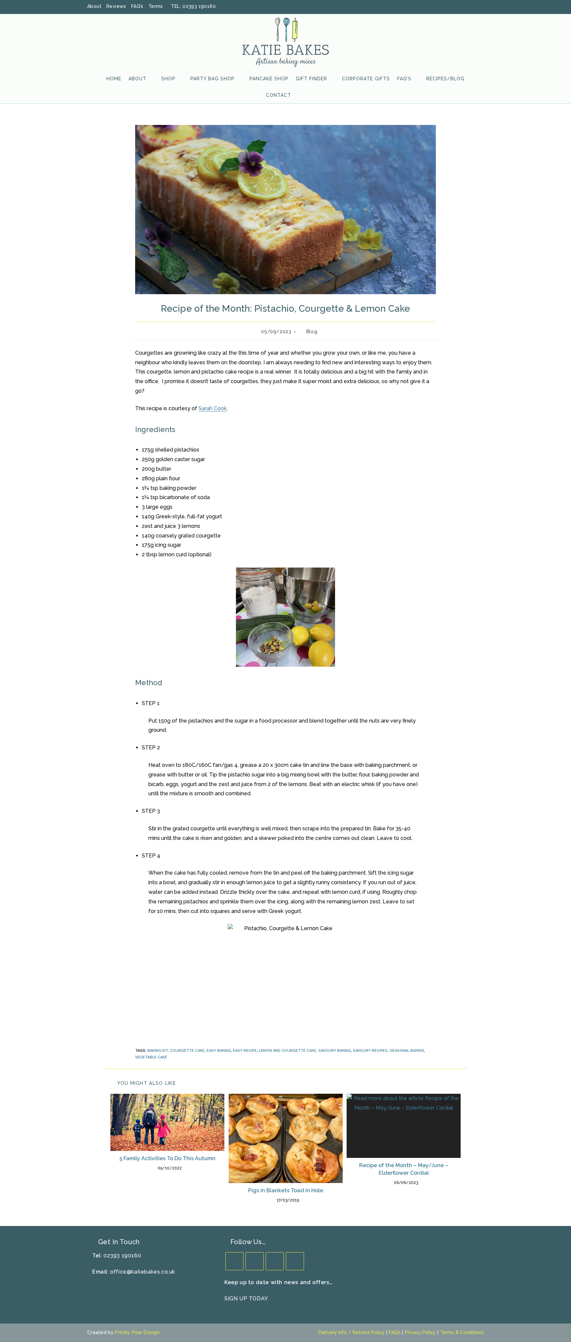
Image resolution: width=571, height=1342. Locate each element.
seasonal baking (407, 1050)
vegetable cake (151, 1057)
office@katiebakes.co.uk (142, 1272)
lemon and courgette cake (287, 1050)
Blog (311, 331)
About (94, 6)
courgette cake (187, 1050)
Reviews (116, 6)
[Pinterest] (295, 1261)
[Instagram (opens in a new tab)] (473, 6)
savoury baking (334, 1050)
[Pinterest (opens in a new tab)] (464, 6)
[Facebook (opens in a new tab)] (455, 6)
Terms (155, 6)
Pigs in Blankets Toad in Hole (285, 1190)
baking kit (157, 1050)
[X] (234, 1261)
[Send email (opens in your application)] (480, 6)
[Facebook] (255, 1261)
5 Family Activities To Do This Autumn (167, 1158)
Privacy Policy (420, 1332)
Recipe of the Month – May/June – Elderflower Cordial (403, 1169)
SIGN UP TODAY (246, 1298)
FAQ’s (137, 6)
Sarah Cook (213, 408)
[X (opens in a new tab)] (447, 6)
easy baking (219, 1050)
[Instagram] (275, 1261)
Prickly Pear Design (137, 1332)
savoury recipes (370, 1050)
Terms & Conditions (462, 1332)
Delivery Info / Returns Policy (352, 1332)
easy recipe (245, 1050)
